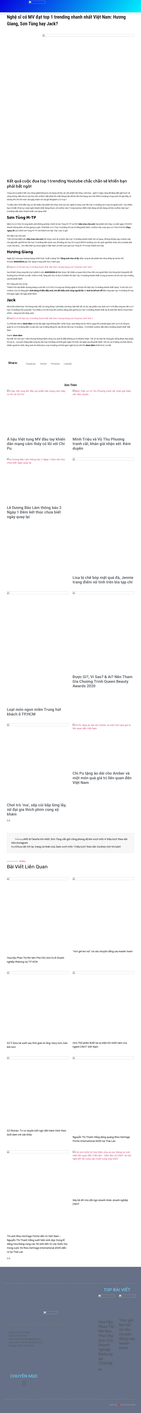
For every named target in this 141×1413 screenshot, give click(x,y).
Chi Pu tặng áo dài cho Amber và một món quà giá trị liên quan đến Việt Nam (102, 778)
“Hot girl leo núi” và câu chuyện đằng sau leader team (103, 951)
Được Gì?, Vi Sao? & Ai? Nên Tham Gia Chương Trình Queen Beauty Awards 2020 (102, 681)
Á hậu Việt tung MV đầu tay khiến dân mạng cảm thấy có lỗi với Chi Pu (36, 444)
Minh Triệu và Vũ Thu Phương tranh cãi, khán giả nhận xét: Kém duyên (102, 444)
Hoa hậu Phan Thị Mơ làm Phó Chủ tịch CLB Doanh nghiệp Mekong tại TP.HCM (106, 1343)
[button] (102, 6)
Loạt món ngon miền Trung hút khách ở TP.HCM (34, 711)
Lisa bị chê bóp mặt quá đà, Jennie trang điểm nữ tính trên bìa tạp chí (103, 579)
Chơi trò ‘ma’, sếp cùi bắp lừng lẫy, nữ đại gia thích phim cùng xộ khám (36, 809)
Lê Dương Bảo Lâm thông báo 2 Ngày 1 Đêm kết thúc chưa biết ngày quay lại (34, 512)
